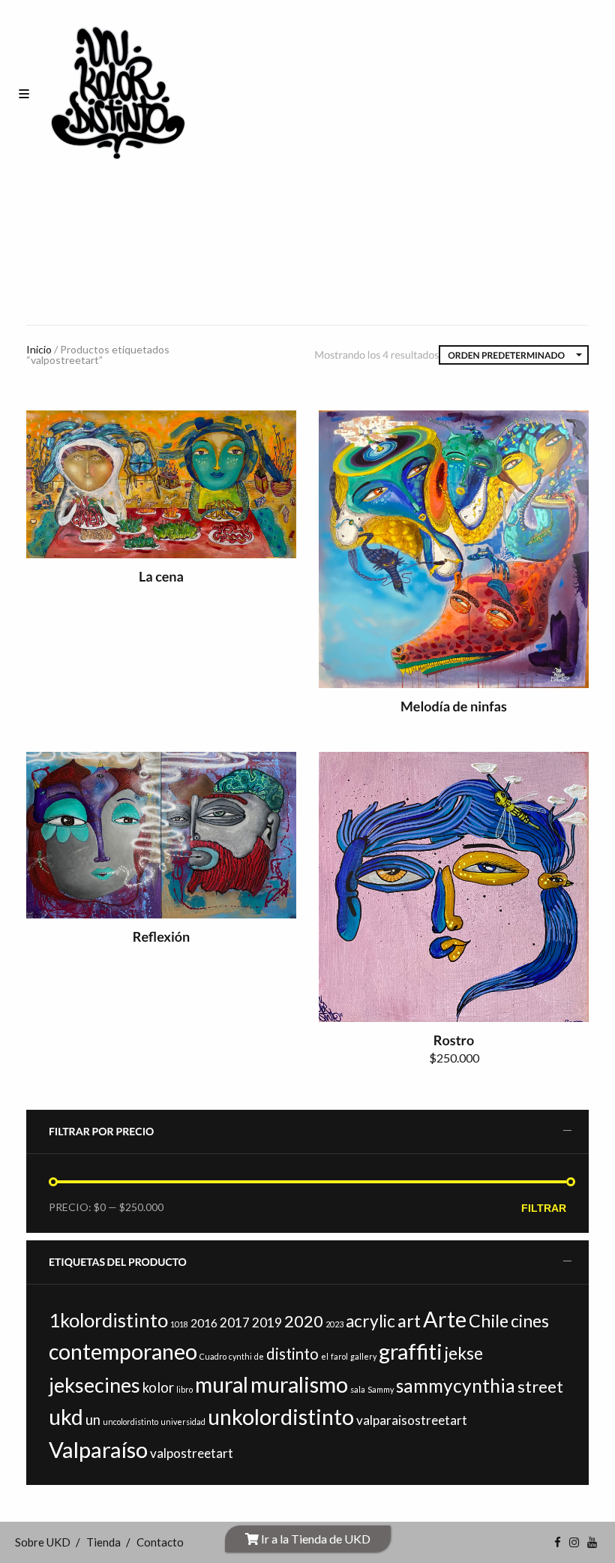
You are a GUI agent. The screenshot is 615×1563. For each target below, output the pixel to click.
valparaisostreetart (411, 1420)
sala (357, 1389)
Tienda (103, 1542)
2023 (335, 1324)
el (324, 1356)
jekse (464, 1353)
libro (184, 1389)
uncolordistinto (130, 1421)
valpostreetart (191, 1453)
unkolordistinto (281, 1416)
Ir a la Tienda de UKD (314, 1538)
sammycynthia (455, 1385)
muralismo (299, 1384)
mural (221, 1384)
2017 (235, 1322)
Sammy (381, 1389)
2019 (267, 1322)
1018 (179, 1324)
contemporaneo (123, 1351)
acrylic (370, 1321)
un (93, 1419)
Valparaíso (98, 1449)
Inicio (39, 349)
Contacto (160, 1542)
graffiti (410, 1351)
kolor (158, 1387)
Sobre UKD (42, 1542)
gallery (363, 1356)
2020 (303, 1321)
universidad (183, 1421)
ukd (66, 1416)
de (259, 1356)
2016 (204, 1323)
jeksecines (94, 1384)
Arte (444, 1319)
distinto (292, 1354)
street (540, 1386)
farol (339, 1356)
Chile (488, 1320)
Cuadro (213, 1356)
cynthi (240, 1356)
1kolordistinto (108, 1320)
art (409, 1320)
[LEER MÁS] (273, 434)
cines (530, 1321)
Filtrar (543, 1208)
